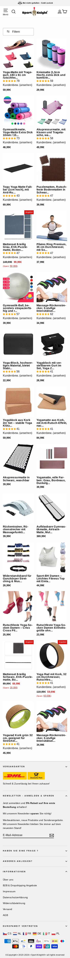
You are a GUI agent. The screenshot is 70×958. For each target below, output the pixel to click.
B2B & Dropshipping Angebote (20, 885)
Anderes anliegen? (18, 861)
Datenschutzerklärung (15, 897)
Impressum (9, 891)
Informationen (14, 872)
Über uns (8, 879)
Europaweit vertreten (20, 926)
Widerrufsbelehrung (14, 903)
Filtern (16, 31)
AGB (5, 915)
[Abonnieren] (51, 835)
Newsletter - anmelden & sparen (28, 796)
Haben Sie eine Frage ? (21, 851)
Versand (7, 909)
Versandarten (14, 766)
